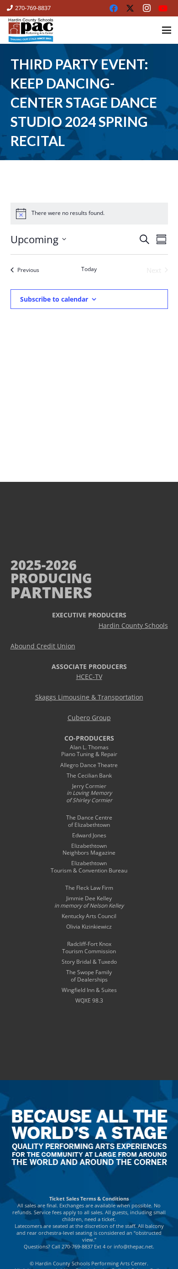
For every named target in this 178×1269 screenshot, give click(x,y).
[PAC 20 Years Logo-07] (31, 30)
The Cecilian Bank (89, 775)
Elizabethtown (89, 846)
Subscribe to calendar (54, 299)
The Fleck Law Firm (89, 888)
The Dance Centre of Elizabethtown (89, 821)
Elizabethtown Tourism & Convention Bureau (89, 866)
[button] (167, 30)
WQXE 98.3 (89, 1000)
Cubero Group (89, 718)
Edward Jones (89, 835)
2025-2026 (43, 565)
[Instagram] (146, 8)
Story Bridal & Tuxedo (89, 962)
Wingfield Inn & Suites (89, 990)
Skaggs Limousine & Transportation (89, 697)
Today (89, 269)
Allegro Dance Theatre (89, 765)
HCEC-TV (89, 677)
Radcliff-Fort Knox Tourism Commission (89, 947)
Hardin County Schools (133, 625)
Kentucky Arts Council (89, 916)
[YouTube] (163, 8)
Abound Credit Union (42, 646)
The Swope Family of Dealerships (89, 975)
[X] (130, 8)
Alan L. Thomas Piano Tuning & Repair (89, 750)
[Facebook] (113, 8)
